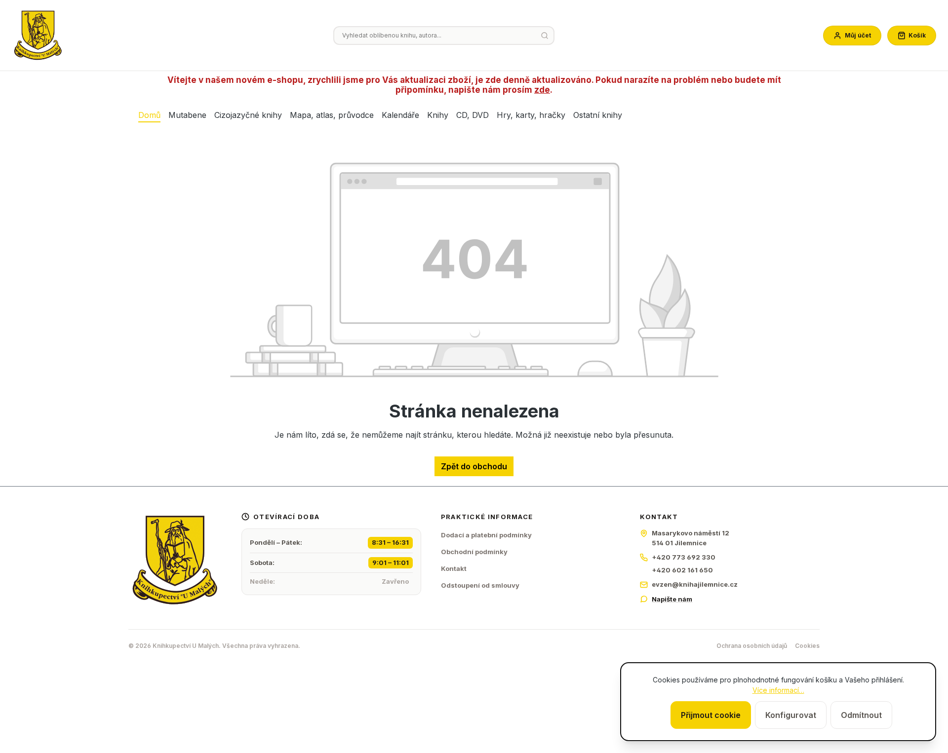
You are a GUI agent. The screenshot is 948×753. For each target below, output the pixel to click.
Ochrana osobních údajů (751, 645)
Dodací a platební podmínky (486, 535)
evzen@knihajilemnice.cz (695, 584)
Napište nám (672, 599)
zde (542, 90)
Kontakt (454, 568)
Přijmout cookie (711, 715)
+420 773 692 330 (683, 557)
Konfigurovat (790, 715)
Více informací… (778, 690)
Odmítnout (861, 715)
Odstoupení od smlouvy (480, 585)
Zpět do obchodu (474, 466)
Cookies (807, 645)
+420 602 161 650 (682, 570)
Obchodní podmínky (474, 552)
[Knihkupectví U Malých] (38, 35)
